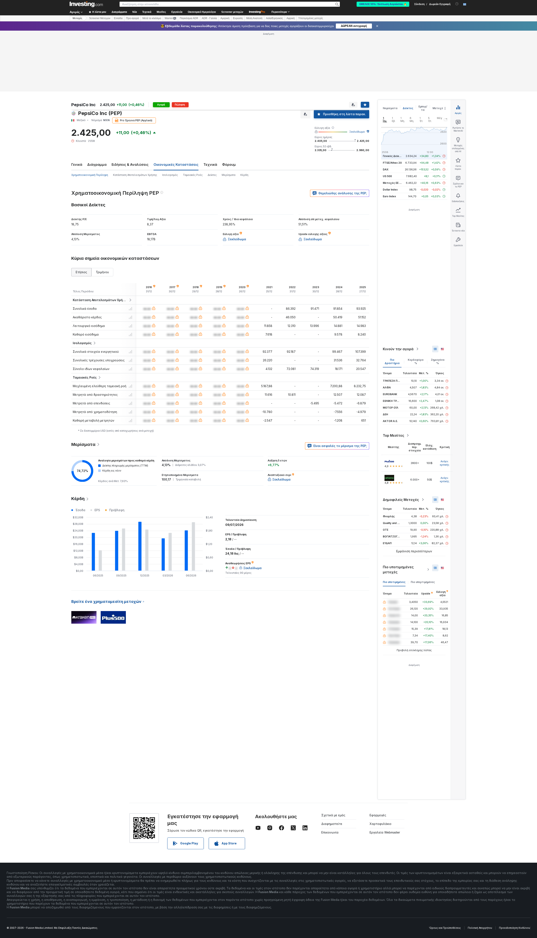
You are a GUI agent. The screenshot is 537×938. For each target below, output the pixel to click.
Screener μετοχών (232, 11)
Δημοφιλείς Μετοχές (401, 500)
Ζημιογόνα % (437, 361)
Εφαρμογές (378, 815)
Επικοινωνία (330, 832)
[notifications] (457, 4)
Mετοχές (77, 18)
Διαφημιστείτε (331, 824)
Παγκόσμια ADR (189, 18)
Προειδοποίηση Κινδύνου (514, 927)
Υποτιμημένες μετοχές (310, 18)
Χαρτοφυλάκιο (380, 824)
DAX (385, 169)
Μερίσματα (228, 174)
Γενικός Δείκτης (393, 156)
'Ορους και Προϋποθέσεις (445, 927)
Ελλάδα (118, 18)
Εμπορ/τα (422, 108)
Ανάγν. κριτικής (444, 463)
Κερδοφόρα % (416, 361)
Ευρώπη (238, 18)
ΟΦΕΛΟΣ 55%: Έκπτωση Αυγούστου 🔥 (383, 4)
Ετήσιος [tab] (81, 272)
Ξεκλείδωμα (357, 131)
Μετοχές (439, 108)
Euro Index (389, 196)
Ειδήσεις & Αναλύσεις (130, 164)
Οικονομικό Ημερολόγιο (202, 11)
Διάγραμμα (97, 164)
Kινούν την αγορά (398, 349)
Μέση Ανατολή (254, 18)
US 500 (387, 176)
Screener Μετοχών (99, 18)
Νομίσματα (390, 108)
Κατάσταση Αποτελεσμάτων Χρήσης (135, 174)
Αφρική (291, 18)
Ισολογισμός (170, 174)
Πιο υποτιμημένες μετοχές (398, 569)
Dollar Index (390, 189)
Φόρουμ (229, 164)
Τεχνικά (210, 164)
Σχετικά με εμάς (333, 815)
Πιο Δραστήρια (392, 361)
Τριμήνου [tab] (102, 272)
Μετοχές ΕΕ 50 (392, 182)
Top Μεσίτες (393, 435)
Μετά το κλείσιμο (151, 18)
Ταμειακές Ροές (193, 174)
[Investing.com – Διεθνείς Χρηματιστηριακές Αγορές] (86, 4)
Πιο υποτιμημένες (394, 582)
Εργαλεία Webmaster (385, 832)
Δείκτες (212, 174)
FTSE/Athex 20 (392, 162)
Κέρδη (244, 174)
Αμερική (224, 18)
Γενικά (76, 164)
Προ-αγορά (132, 18)
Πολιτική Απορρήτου (480, 927)
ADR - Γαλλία (209, 18)
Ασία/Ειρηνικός (274, 18)
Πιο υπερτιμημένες (423, 582)
